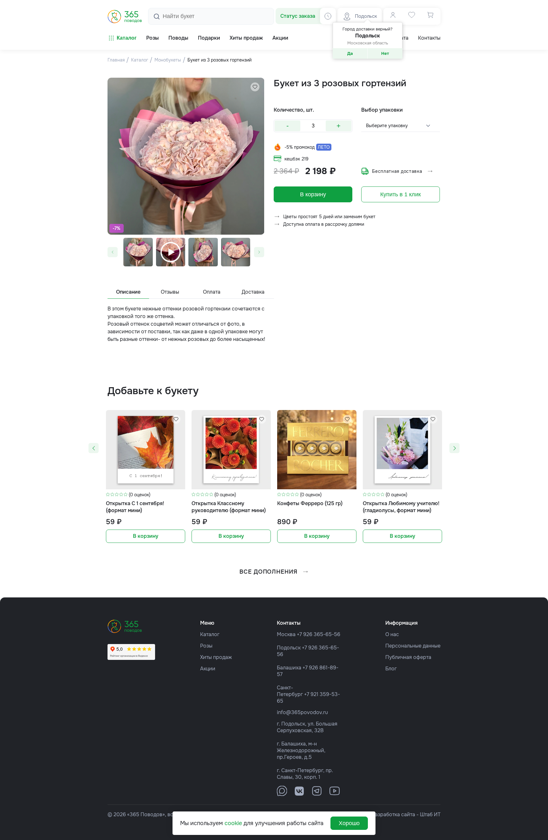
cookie (233, 823)
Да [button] (350, 53)
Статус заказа (297, 16)
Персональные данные (412, 645)
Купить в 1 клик (400, 194)
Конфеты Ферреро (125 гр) (309, 503)
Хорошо (349, 823)
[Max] (282, 791)
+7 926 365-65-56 (318, 634)
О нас (392, 634)
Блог (391, 668)
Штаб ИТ (430, 814)
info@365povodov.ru (302, 712)
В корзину (313, 194)
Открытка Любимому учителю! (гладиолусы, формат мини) (401, 507)
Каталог (127, 38)
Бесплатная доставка (397, 171)
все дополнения (268, 571)
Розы (206, 645)
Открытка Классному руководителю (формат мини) (229, 507)
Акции (207, 668)
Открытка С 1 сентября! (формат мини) (135, 507)
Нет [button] (385, 53)
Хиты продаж (216, 657)
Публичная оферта (408, 657)
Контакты (429, 38)
